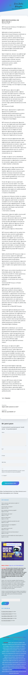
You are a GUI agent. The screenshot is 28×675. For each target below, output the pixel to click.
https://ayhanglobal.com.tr (7, 493)
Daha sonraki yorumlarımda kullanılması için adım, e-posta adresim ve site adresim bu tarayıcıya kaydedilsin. (13, 471)
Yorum (3, 432)
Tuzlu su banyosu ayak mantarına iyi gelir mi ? (10, 503)
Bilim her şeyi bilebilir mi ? (9, 411)
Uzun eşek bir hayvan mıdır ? (7, 528)
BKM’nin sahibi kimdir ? (6, 517)
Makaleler (7, 398)
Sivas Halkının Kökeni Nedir (6, 616)
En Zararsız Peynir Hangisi (6, 611)
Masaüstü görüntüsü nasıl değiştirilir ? (8, 524)
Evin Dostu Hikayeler (18, 5)
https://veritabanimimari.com (7, 491)
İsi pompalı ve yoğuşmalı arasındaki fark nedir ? (10, 521)
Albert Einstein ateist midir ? (6, 513)
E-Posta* (3, 455)
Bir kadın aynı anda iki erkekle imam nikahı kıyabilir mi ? (12, 535)
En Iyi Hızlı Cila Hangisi (5, 620)
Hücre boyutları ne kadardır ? (7, 506)
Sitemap (16, 493)
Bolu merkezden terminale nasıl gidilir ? (9, 510)
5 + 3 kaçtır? (4, 475)
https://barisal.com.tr (20, 491)
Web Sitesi (4, 462)
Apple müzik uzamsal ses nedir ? (10, 406)
